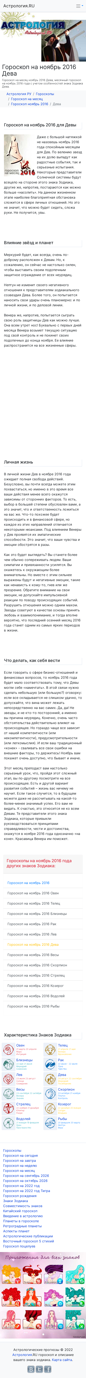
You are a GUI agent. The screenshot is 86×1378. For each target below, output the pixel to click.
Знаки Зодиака (15, 1201)
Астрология (22, 1355)
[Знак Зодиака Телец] (50, 1050)
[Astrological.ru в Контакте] (31, 1369)
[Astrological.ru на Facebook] (47, 1369)
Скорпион (66, 1089)
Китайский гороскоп (20, 1211)
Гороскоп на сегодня (20, 1155)
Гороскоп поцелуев (19, 1246)
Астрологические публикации (28, 1236)
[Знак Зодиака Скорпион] (50, 1094)
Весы (20, 1089)
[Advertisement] (43, 408)
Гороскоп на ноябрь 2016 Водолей (36, 996)
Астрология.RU (19, 5)
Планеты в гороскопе (21, 1221)
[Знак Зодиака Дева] (50, 1079)
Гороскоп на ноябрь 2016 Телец (34, 903)
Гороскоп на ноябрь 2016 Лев (32, 934)
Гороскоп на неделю (20, 1165)
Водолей (23, 1119)
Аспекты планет (16, 1231)
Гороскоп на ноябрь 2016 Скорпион (37, 965)
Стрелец (23, 1104)
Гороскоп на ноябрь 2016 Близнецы (37, 914)
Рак (61, 1060)
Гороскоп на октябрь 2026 (25, 1181)
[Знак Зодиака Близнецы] (8, 1064)
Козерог (64, 1104)
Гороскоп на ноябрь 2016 (28, 883)
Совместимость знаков (22, 1206)
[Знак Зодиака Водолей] (8, 1123)
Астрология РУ (18, 94)
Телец (63, 1045)
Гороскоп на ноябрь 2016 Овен (33, 893)
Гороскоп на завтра (19, 1160)
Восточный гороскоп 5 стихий (28, 1241)
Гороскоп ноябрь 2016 (29, 104)
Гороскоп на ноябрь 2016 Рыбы (33, 1006)
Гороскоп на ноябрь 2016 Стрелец (36, 975)
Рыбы (62, 1119)
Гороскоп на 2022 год (21, 1186)
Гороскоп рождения (20, 1196)
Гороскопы (45, 94)
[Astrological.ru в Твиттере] (39, 1369)
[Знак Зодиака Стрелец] (8, 1108)
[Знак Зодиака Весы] (8, 1094)
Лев (19, 1075)
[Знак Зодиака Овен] (8, 1050)
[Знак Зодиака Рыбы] (50, 1123)
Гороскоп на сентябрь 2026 (26, 1176)
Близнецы (24, 1060)
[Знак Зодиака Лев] (8, 1079)
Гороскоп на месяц (27, 99)
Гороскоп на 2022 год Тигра (26, 1191)
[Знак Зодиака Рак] (50, 1064)
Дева (62, 1075)
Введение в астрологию (23, 1216)
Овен (20, 1045)
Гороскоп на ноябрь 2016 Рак (32, 924)
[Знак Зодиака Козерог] (50, 1108)
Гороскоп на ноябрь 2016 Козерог (36, 986)
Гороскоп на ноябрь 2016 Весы (33, 955)
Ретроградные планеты (22, 1226)
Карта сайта (62, 1360)
